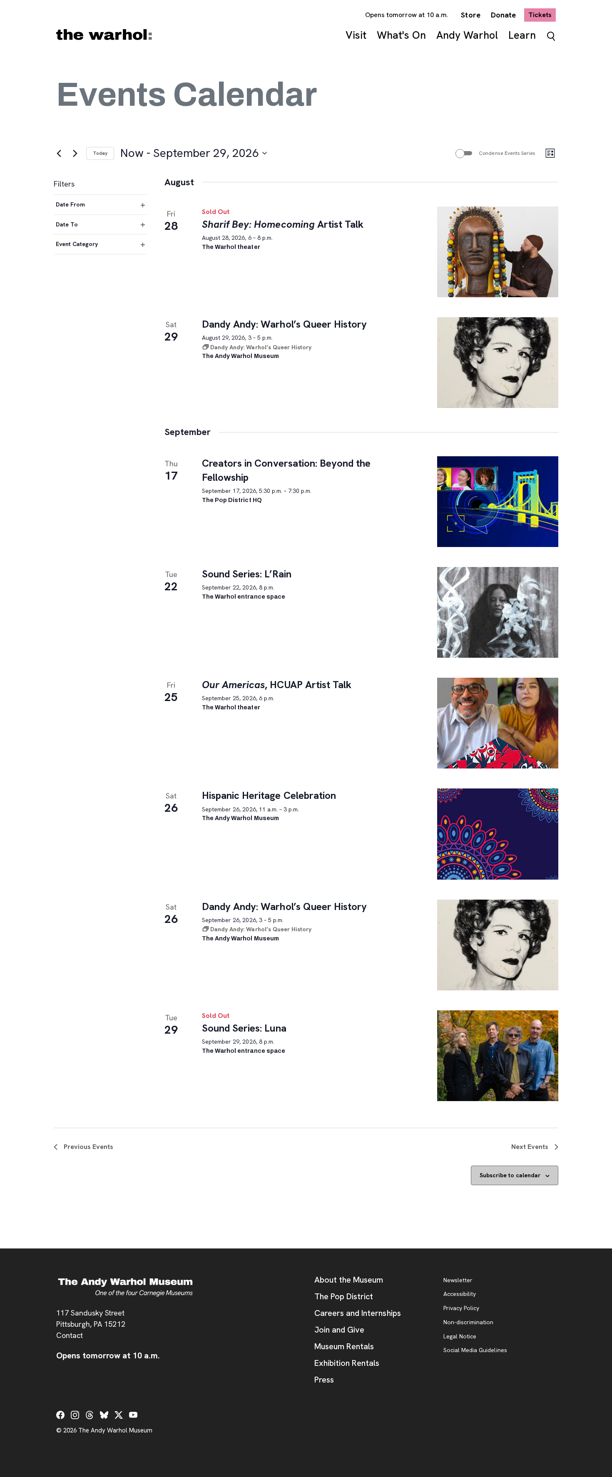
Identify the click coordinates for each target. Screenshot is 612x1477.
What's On (401, 35)
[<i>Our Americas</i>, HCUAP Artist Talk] (497, 723)
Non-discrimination (468, 1322)
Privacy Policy (461, 1308)
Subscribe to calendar (510, 1175)
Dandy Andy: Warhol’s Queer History (284, 324)
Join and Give (339, 1329)
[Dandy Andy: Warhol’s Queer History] (497, 362)
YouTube (133, 1415)
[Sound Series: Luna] (497, 1055)
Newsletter (458, 1280)
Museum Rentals (344, 1346)
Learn (522, 35)
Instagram (75, 1415)
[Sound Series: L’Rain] (497, 612)
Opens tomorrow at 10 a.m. (407, 14)
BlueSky (104, 1415)
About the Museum (348, 1280)
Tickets (542, 14)
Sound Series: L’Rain (246, 573)
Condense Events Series (507, 153)
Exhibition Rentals (346, 1363)
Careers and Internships (357, 1313)
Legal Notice (459, 1336)
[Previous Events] (59, 153)
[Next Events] (75, 153)
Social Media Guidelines (475, 1350)
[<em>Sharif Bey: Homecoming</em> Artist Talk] (497, 251)
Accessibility (459, 1294)
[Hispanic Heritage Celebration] (497, 833)
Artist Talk (282, 224)
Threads (89, 1415)
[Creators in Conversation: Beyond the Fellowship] (497, 501)
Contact (69, 1335)
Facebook (60, 1415)
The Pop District (343, 1296)
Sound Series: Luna (244, 1028)
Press (324, 1379)
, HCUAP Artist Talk (276, 684)
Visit (356, 35)
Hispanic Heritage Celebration (269, 795)
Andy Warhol (467, 35)
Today (100, 153)
